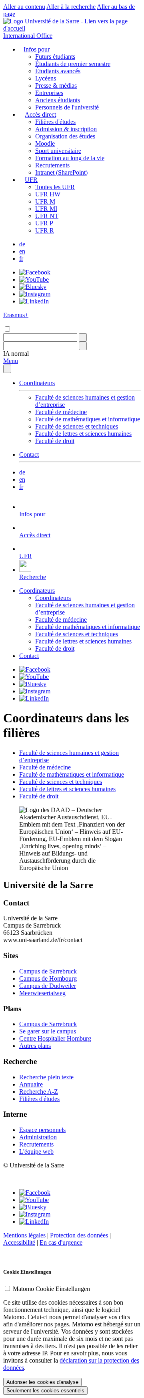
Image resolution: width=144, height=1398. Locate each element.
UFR (31, 179)
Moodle (45, 143)
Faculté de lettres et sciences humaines (83, 433)
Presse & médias (56, 85)
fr (21, 258)
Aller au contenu (24, 6)
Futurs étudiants (55, 56)
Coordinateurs (37, 382)
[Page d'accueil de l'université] (72, 28)
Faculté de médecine (61, 411)
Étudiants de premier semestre (72, 63)
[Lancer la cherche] (83, 337)
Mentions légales (24, 1235)
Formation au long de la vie (69, 158)
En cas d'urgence (61, 1242)
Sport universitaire (58, 150)
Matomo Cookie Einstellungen (51, 1288)
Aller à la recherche (71, 6)
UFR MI (46, 208)
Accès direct (40, 114)
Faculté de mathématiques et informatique (87, 419)
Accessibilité (19, 1242)
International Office (27, 35)
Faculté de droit (54, 440)
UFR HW (47, 194)
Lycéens (45, 78)
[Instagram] (34, 294)
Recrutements (52, 165)
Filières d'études (55, 121)
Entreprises (49, 92)
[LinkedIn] (34, 301)
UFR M (45, 201)
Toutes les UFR (55, 187)
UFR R (44, 230)
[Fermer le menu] (7, 369)
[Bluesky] (32, 286)
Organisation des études (65, 136)
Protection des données (79, 1235)
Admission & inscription (66, 129)
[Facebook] (34, 272)
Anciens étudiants (57, 100)
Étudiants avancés (57, 71)
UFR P (44, 223)
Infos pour (37, 49)
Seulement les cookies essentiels (45, 1391)
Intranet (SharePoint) (61, 172)
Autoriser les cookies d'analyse (42, 1382)
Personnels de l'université (67, 107)
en (22, 251)
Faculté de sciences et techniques (76, 426)
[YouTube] (34, 279)
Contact (29, 454)
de (22, 244)
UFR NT (46, 215)
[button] (16, 353)
